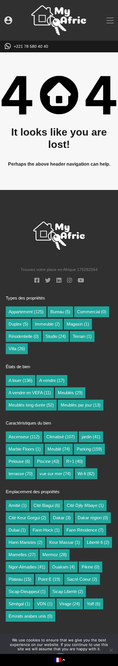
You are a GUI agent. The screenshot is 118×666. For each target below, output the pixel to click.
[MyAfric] (59, 33)
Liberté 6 (98, 542)
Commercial (91, 311)
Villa (17, 348)
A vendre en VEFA (30, 392)
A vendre (51, 380)
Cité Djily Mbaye (85, 505)
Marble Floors (25, 449)
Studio (56, 336)
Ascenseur (24, 436)
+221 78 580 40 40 (31, 46)
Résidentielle (24, 336)
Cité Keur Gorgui (27, 517)
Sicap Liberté (67, 591)
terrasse (21, 473)
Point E (49, 579)
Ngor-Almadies (27, 566)
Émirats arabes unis (30, 616)
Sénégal (19, 603)
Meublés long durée (31, 405)
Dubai (17, 530)
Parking (89, 449)
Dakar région (93, 517)
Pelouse (19, 461)
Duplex (18, 324)
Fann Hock (46, 530)
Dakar (62, 517)
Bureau (60, 311)
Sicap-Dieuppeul (27, 591)
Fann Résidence (84, 530)
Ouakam (63, 566)
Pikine (90, 566)
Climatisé (60, 436)
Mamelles (22, 554)
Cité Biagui (47, 505)
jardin (91, 436)
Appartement (26, 311)
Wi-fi (86, 473)
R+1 (74, 461)
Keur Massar (64, 542)
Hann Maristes (25, 542)
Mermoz (54, 554)
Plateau (20, 579)
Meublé (59, 449)
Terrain (82, 336)
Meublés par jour (81, 405)
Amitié (18, 505)
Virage (69, 603)
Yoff (93, 603)
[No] (111, 650)
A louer (20, 380)
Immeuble (47, 324)
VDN (44, 603)
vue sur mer (55, 473)
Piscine (48, 461)
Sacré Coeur (82, 579)
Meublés (70, 392)
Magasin (78, 324)
